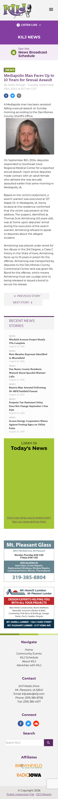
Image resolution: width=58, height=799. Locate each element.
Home (29, 649)
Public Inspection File (20, 794)
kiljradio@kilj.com (33, 693)
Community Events (29, 653)
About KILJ (29, 661)
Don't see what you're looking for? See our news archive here (29, 519)
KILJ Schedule (29, 657)
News (10, 69)
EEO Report (44, 794)
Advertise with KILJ (29, 665)
